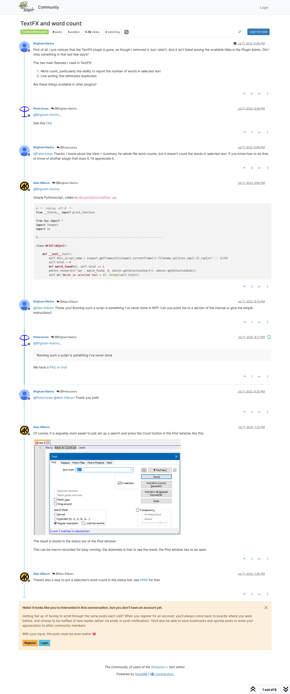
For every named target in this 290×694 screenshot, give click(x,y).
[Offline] (26, 46)
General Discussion (36, 31)
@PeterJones (68, 147)
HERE (144, 580)
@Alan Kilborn (69, 301)
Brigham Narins (43, 43)
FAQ (49, 123)
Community (48, 7)
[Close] (266, 607)
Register (30, 643)
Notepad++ (159, 667)
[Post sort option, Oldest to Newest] (240, 32)
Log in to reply (258, 31)
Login (44, 643)
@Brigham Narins (65, 108)
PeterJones (41, 108)
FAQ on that (58, 367)
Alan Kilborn (41, 183)
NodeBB (141, 674)
